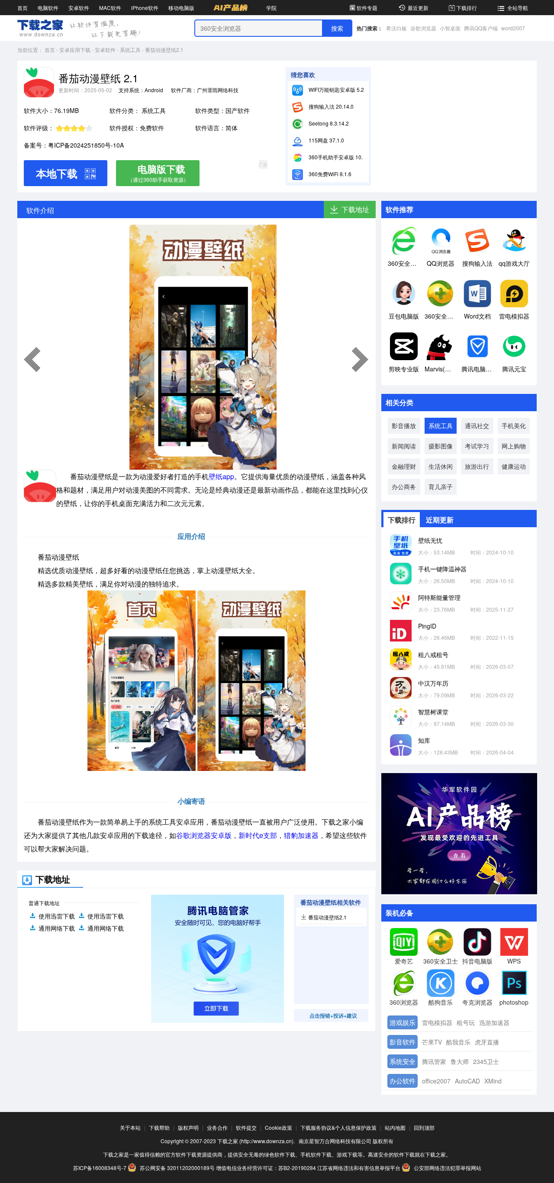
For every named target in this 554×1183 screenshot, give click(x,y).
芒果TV (432, 1042)
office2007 (436, 1081)
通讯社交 (477, 425)
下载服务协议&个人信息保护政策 (338, 1127)
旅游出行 (477, 466)
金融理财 (404, 466)
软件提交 (246, 1127)
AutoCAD (467, 1081)
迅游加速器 (494, 1022)
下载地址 (355, 209)
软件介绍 (40, 210)
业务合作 (217, 1127)
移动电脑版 (181, 7)
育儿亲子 (440, 486)
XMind (493, 1081)
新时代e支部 (257, 835)
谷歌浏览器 (423, 28)
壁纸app (221, 476)
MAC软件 (110, 7)
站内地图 (395, 1127)
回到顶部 (424, 1127)
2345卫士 (486, 1061)
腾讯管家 (434, 1061)
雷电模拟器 (437, 1022)
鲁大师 (460, 1061)
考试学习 (477, 446)
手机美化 (514, 425)
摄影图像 (440, 446)
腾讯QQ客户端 (481, 28)
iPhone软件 (144, 7)
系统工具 (130, 49)
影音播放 (404, 425)
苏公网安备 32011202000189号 (177, 1167)
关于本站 (130, 1127)
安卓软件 (78, 7)
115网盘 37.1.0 (325, 140)
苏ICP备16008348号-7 (99, 1167)
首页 (22, 7)
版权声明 (188, 1127)
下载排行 (466, 7)
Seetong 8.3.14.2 (328, 123)
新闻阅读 (404, 446)
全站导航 (517, 7)
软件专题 (367, 7)
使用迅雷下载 (57, 916)
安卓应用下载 (74, 49)
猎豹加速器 (301, 835)
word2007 (513, 28)
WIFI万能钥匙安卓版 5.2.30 (339, 89)
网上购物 (514, 446)
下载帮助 (159, 1127)
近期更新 (440, 520)
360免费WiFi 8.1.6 (329, 173)
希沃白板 (396, 28)
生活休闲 (440, 466)
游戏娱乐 (403, 1022)
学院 (271, 7)
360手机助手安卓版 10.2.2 (338, 157)
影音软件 (403, 1041)
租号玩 (466, 1022)
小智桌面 (450, 28)
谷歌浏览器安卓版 (204, 835)
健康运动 (514, 466)
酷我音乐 (458, 1042)
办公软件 (403, 1080)
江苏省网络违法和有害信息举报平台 (358, 1167)
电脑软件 (48, 7)
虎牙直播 (487, 1042)
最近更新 (418, 7)
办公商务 (404, 486)
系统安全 (403, 1061)
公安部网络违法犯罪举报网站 (446, 1167)
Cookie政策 (278, 1127)
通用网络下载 (57, 928)
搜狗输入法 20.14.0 (330, 106)
